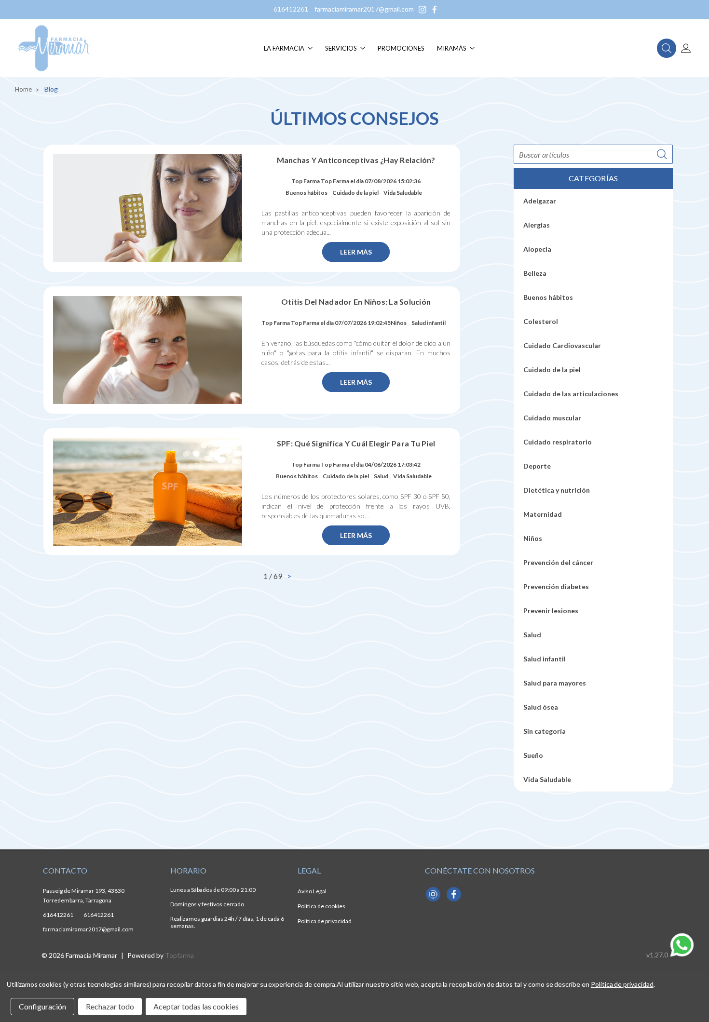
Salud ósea (540, 707)
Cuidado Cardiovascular (562, 345)
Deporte (537, 466)
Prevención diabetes (556, 586)
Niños (399, 322)
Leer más (356, 252)
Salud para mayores (554, 683)
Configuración (42, 1006)
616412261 (290, 9)
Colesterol (540, 321)
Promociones (401, 48)
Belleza (534, 273)
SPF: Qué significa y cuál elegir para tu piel (356, 443)
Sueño (533, 755)
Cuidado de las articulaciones (570, 394)
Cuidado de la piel (355, 192)
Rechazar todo (110, 1006)
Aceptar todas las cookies (196, 1006)
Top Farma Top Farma (320, 181)
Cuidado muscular (552, 418)
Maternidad (542, 514)
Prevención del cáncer (558, 562)
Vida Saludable (402, 192)
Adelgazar (539, 201)
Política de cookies (321, 906)
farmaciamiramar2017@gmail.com (364, 9)
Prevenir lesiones (550, 610)
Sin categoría (544, 731)
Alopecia (537, 249)
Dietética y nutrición (556, 490)
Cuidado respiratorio (557, 442)
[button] (666, 48)
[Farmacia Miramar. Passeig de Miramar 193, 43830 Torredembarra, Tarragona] (54, 48)
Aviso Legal (312, 891)
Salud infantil (428, 322)
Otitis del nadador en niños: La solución (356, 301)
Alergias (536, 225)
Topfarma (179, 955)
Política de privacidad (325, 921)
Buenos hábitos (306, 192)
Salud (381, 476)
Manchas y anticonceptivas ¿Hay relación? (356, 159)
